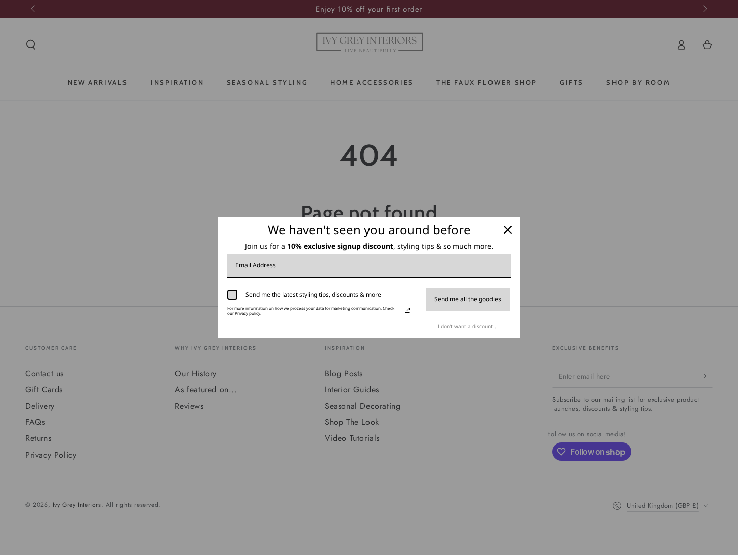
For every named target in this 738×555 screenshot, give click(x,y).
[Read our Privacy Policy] (407, 310)
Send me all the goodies (467, 299)
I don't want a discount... (468, 326)
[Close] (508, 229)
